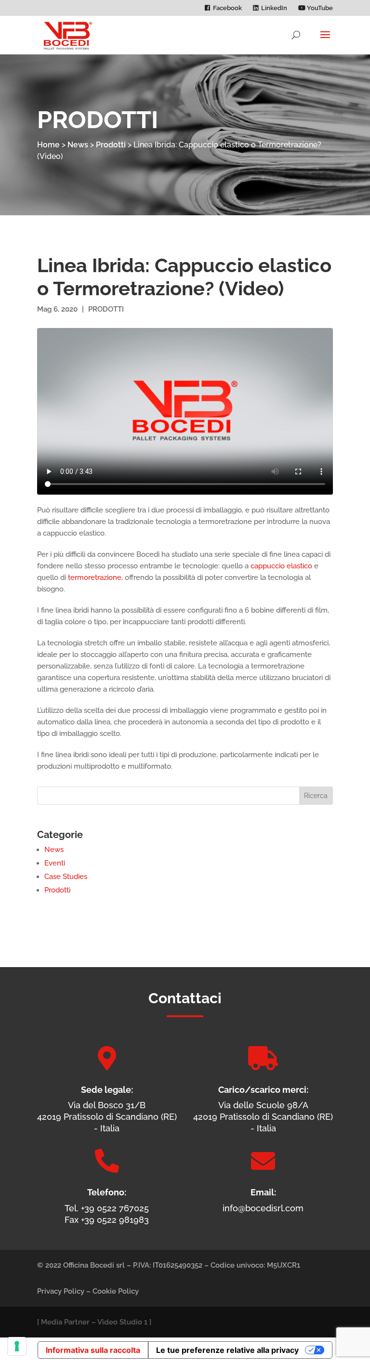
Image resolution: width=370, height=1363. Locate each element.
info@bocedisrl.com (263, 1208)
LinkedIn (274, 8)
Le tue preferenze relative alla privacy (227, 1350)
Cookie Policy (115, 1291)
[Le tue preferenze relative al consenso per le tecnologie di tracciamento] (17, 1346)
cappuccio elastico (281, 566)
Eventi (54, 863)
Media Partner (65, 1322)
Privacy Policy (60, 1291)
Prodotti (111, 144)
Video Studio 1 (122, 1322)
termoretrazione (94, 577)
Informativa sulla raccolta (93, 1350)
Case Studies (65, 876)
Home (48, 144)
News (77, 144)
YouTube (319, 8)
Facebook (227, 8)
